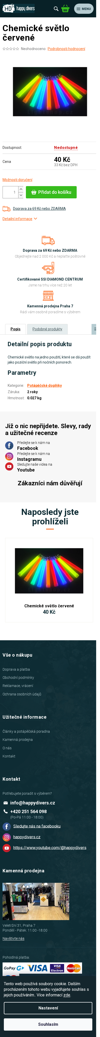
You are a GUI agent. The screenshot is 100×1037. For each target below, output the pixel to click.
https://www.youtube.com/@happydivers (49, 847)
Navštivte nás (13, 938)
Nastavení (48, 1008)
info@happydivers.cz (32, 802)
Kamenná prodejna (18, 740)
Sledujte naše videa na (34, 467)
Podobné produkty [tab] (47, 329)
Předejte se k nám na (33, 446)
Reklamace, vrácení (18, 686)
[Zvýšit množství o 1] (20, 189)
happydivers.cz (27, 836)
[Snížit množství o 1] (20, 195)
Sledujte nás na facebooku (37, 826)
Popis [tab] (16, 329)
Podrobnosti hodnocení (66, 49)
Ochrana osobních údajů (22, 694)
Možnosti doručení (17, 180)
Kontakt (9, 756)
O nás (7, 748)
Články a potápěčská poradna (26, 731)
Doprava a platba (16, 669)
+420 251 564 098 (28, 811)
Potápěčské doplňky (44, 385)
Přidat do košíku (54, 192)
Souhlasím (48, 1024)
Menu (86, 9)
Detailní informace (17, 219)
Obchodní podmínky (18, 678)
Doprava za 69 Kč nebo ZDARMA (39, 209)
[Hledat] (56, 9)
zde (66, 995)
